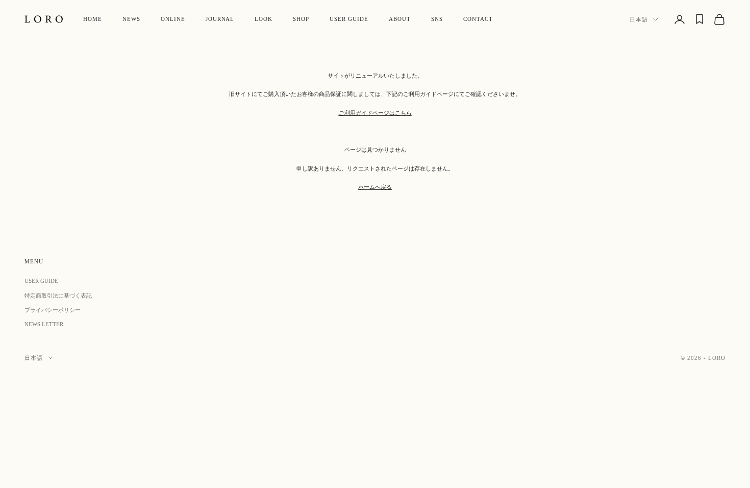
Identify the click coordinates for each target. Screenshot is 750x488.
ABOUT (400, 19)
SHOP (301, 19)
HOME (92, 19)
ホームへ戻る (375, 187)
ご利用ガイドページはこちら (375, 113)
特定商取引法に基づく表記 (58, 295)
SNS (437, 19)
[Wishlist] (699, 19)
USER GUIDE (349, 19)
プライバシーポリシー (52, 310)
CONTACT (478, 19)
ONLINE (173, 19)
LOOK (263, 19)
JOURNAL (220, 19)
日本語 (639, 19)
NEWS (131, 19)
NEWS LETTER (43, 324)
